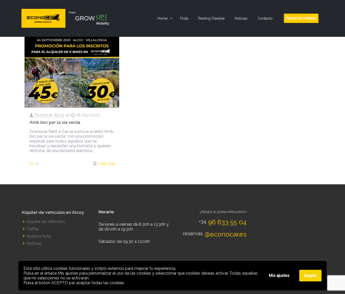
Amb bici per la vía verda (55, 122)
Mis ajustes (279, 275)
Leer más (106, 163)
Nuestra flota (39, 236)
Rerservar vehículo (301, 18)
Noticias (34, 243)
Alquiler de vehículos (46, 221)
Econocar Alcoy (49, 115)
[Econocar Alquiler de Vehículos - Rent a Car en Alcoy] (67, 18)
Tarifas (33, 228)
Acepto (310, 275)
